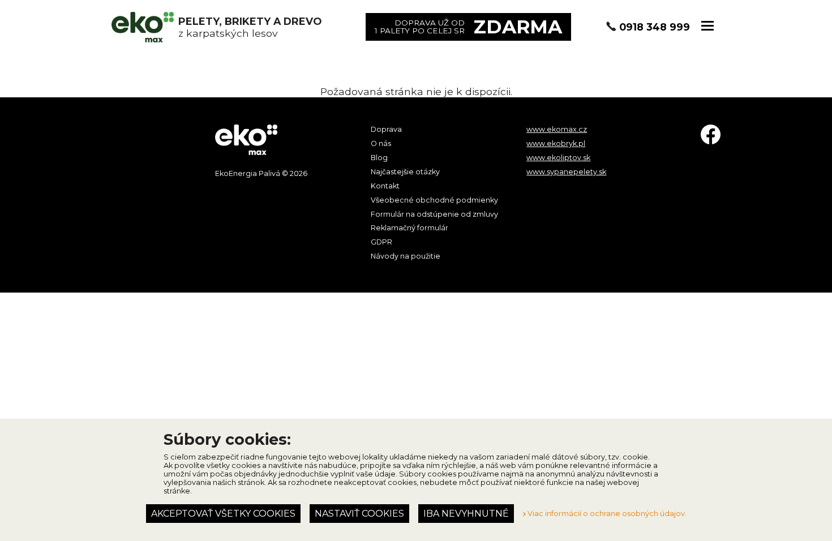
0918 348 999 (654, 27)
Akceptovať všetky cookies (223, 513)
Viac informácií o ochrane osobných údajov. (606, 513)
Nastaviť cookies (359, 513)
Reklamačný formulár (409, 228)
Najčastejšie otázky (405, 172)
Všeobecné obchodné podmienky (434, 200)
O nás (381, 143)
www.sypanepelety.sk (566, 172)
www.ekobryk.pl (555, 143)
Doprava (386, 129)
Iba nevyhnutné (466, 513)
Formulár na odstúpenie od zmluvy (434, 214)
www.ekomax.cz (556, 129)
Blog (379, 157)
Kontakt (385, 186)
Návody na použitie (405, 256)
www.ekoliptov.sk (558, 157)
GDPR (381, 242)
